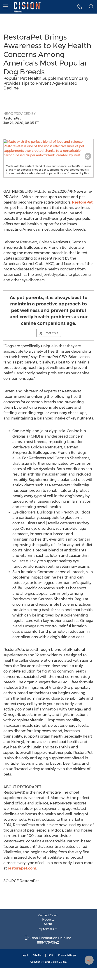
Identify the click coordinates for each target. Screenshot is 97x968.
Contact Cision (48, 915)
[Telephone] (79, 7)
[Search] (91, 7)
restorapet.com (22, 868)
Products (48, 919)
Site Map (38, 955)
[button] (48, 148)
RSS (50, 955)
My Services (47, 928)
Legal (25, 955)
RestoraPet (82, 202)
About (48, 924)
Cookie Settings (67, 955)
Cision (54, 961)
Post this (51, 333)
